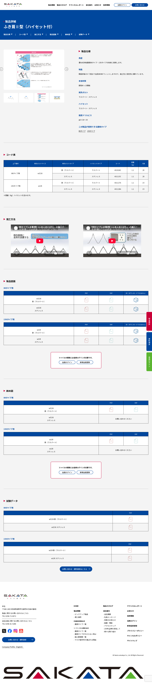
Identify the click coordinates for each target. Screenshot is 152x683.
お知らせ (130, 611)
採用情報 (130, 616)
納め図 (67, 34)
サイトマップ (132, 640)
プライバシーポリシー (135, 630)
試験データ (83, 34)
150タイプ (91, 131)
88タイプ (82, 131)
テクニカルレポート (134, 606)
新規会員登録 (85, 362)
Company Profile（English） (13, 647)
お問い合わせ (139, 5)
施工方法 (37, 34)
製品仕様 (7, 34)
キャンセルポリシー (134, 635)
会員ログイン (122, 5)
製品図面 (53, 34)
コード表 (22, 34)
